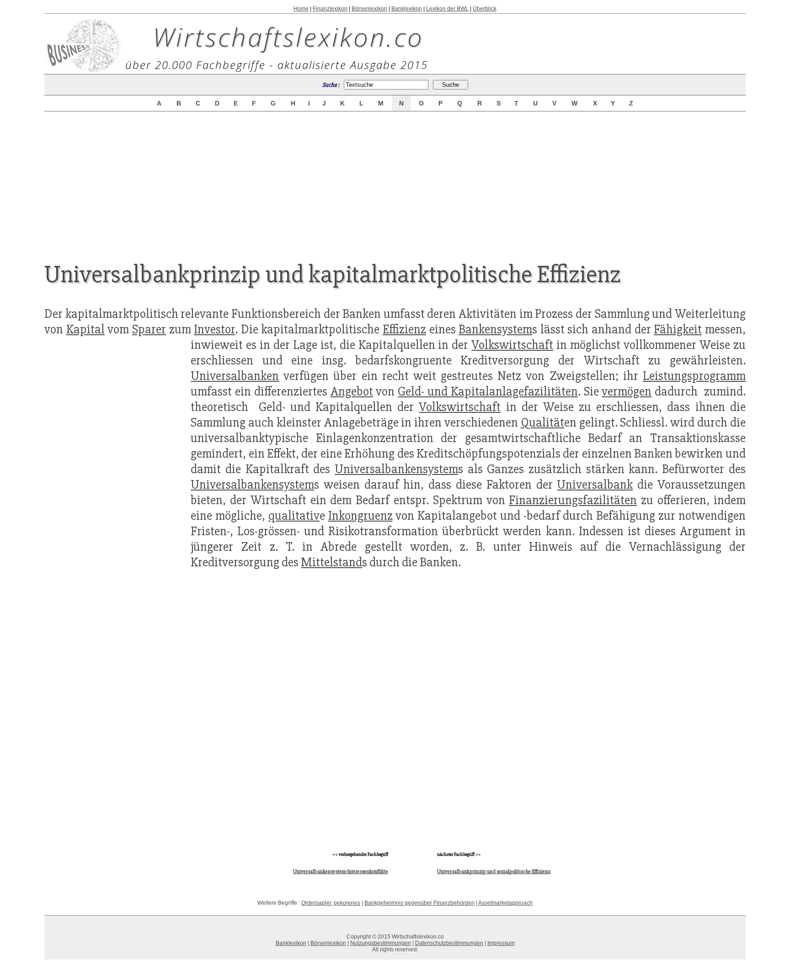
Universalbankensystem (396, 469)
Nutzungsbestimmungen (380, 943)
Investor (214, 329)
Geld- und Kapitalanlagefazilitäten (488, 391)
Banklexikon (406, 8)
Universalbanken (235, 376)
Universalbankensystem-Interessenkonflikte (340, 871)
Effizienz (404, 329)
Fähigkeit (678, 329)
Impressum (501, 943)
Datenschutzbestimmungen (449, 943)
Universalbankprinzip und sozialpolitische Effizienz (493, 871)
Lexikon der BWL (447, 8)
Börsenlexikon (369, 8)
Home (301, 8)
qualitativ (294, 515)
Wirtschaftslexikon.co (288, 36)
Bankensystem (495, 329)
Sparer (149, 329)
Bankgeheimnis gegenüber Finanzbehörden (419, 903)
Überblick (484, 8)
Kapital (85, 329)
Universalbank (595, 484)
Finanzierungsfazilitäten (573, 500)
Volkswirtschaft (512, 345)
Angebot (352, 391)
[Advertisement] (395, 179)
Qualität (542, 422)
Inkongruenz (360, 515)
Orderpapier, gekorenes (330, 903)
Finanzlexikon (330, 8)
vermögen (626, 391)
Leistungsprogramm (694, 376)
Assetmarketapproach (505, 903)
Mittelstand (331, 562)
